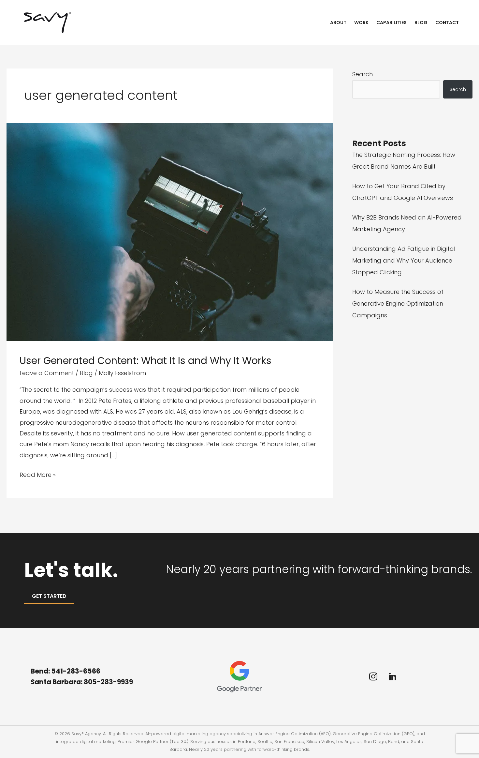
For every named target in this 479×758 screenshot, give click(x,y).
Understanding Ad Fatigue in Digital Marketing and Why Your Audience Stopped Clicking (403, 260)
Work (361, 22)
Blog (421, 22)
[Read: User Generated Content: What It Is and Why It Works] (170, 232)
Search (362, 74)
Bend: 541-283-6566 (65, 671)
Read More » (38, 475)
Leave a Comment (47, 373)
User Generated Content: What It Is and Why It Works (145, 361)
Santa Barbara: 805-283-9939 (82, 682)
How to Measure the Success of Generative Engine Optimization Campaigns (397, 303)
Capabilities (391, 22)
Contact (447, 22)
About (338, 22)
